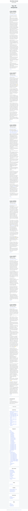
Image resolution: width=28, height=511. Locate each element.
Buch (10, 430)
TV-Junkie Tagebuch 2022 (13, 457)
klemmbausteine (12, 463)
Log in (10, 503)
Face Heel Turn (12, 225)
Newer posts (14, 406)
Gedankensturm (12, 450)
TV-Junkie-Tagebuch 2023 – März (14, 415)
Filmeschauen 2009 (13, 438)
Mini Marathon (12, 440)
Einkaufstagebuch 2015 (13, 448)
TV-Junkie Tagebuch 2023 (13, 458)
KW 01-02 (14, 307)
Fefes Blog (11, 498)
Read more (11, 252)
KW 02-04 (14, 259)
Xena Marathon (12, 443)
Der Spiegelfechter (12, 497)
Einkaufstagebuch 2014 (13, 447)
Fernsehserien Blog (12, 472)
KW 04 (16, 307)
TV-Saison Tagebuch (12, 452)
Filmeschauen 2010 (13, 439)
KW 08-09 (16, 76)
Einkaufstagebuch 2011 (13, 445)
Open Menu (14, 2)
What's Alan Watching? (13, 478)
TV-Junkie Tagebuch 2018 (13, 454)
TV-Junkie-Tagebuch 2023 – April (14, 414)
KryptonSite (11, 473)
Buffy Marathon (12, 436)
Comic (11, 431)
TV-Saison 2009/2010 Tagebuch (13, 13)
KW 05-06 (14, 76)
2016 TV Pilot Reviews (13, 453)
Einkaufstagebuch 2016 (13, 449)
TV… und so (11, 477)
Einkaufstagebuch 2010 (13, 444)
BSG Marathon (12, 435)
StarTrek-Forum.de (12, 491)
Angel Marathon (12, 433)
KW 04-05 (16, 259)
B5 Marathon (12, 434)
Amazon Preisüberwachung (13, 489)
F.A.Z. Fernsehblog (12, 471)
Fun (10, 462)
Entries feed (11, 504)
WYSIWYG (14, 186)
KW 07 (13, 14)
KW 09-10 (16, 14)
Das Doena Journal (14, 1)
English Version (11, 14)
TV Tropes (11, 476)
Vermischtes (11, 461)
